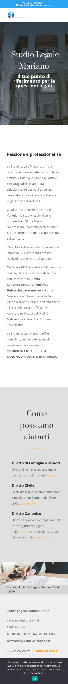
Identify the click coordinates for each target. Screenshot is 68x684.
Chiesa (23, 532)
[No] (63, 671)
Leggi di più (53, 475)
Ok (35, 678)
